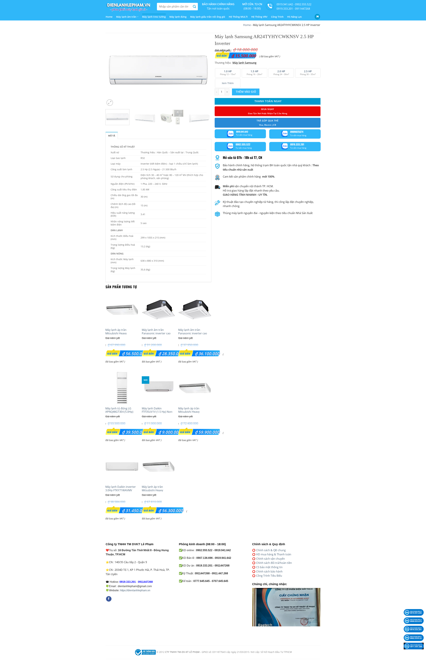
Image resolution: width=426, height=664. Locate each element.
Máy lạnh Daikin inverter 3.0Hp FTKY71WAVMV (120, 488)
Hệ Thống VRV (259, 16)
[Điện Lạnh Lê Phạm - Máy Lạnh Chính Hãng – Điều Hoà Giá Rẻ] (129, 6)
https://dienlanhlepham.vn (135, 590)
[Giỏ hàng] (317, 16)
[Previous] (112, 70)
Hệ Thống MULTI (238, 16)
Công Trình (277, 16)
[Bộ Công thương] (145, 652)
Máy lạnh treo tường (154, 16)
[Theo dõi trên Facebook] (108, 599)
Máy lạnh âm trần (126, 16)
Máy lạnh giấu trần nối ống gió (207, 16)
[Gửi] (194, 6)
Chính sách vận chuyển (270, 558)
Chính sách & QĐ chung (271, 550)
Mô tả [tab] (111, 135)
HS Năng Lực (294, 16)
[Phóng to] (109, 102)
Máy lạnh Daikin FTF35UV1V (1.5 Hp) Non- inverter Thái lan (157, 412)
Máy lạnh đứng (178, 16)
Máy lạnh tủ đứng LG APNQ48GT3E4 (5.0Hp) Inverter (119, 412)
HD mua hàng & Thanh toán (273, 554)
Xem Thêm (228, 83)
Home (109, 16)
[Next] (205, 70)
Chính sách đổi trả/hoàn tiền (274, 563)
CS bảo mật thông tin (269, 567)
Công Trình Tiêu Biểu (269, 575)
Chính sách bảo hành (269, 571)
